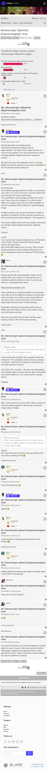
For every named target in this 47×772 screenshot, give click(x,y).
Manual (6, 725)
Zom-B (8, 94)
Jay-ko (8, 603)
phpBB (11, 692)
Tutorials (6, 729)
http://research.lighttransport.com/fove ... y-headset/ (21, 119)
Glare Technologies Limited (37, 765)
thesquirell (9, 580)
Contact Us (7, 716)
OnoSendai (9, 130)
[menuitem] (6, 18)
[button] (23, 43)
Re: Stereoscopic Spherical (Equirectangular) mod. (16, 109)
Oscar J (8, 466)
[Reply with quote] (44, 96)
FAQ (5, 727)
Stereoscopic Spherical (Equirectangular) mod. (14, 32)
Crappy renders (6, 325)
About (5, 711)
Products (6, 713)
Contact (6, 731)
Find (29, 753)
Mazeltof (16, 694)
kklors (8, 260)
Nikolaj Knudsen (6, 631)
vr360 (3, 173)
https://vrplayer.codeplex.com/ (13, 287)
